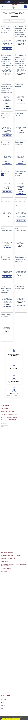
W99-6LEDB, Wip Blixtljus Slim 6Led (7, 214)
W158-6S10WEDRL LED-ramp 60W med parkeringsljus (21, 273)
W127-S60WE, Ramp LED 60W (7, 185)
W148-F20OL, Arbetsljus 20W (7, 157)
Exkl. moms (21, 2)
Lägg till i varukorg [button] (7, 162)
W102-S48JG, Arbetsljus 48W (20, 98)
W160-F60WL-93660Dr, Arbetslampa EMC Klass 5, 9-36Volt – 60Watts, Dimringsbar (7, 101)
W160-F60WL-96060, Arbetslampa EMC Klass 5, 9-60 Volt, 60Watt (7, 42)
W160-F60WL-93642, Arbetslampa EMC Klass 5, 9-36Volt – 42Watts (7, 71)
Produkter (11, 12)
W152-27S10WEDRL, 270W (20, 244)
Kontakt (3, 705)
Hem (3, 12)
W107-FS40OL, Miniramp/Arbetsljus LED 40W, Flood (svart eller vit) (7, 129)
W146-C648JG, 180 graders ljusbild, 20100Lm (21, 186)
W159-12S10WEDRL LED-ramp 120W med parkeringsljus (7, 301)
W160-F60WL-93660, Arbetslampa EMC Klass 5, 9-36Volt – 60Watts (21, 71)
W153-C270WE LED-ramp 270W (7, 272)
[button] (2, 7)
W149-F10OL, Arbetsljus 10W (20, 157)
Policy (2, 708)
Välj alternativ (7, 48)
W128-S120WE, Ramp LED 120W (21, 300)
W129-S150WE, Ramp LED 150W (7, 329)
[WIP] (14, 6)
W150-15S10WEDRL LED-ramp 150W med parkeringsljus (21, 215)
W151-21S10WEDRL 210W (7, 243)
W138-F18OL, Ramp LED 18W (21, 128)
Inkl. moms (15, 2)
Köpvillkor (3, 699)
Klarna (2, 702)
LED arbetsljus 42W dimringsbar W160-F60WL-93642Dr (21, 42)
